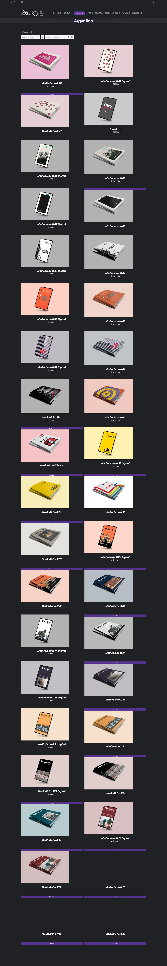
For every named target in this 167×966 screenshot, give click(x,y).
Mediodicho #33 (115, 699)
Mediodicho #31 (115, 793)
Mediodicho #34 (115, 653)
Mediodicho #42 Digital (51, 367)
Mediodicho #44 (115, 273)
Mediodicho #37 (51, 559)
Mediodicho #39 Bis (52, 465)
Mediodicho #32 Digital (52, 744)
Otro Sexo (115, 129)
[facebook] (18, 2)
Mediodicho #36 (52, 606)
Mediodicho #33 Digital (51, 697)
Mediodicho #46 (115, 178)
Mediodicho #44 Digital (51, 271)
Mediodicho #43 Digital (51, 319)
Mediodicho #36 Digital (115, 557)
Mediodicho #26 (115, 934)
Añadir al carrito (40, 62)
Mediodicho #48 (52, 83)
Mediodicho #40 (115, 417)
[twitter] (14, 2)
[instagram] (11, 2)
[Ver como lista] (72, 37)
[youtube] (22, 2)
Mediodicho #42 (115, 369)
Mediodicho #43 (115, 321)
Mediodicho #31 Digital (51, 791)
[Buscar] (141, 13)
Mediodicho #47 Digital (115, 81)
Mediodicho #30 (52, 840)
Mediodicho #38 (115, 512)
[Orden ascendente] (42, 37)
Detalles (53, 62)
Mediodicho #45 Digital (51, 224)
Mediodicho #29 (51, 887)
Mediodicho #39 (52, 512)
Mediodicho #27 (51, 934)
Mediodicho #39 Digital (115, 463)
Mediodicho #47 (52, 131)
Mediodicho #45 (115, 226)
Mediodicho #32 (115, 746)
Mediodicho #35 (115, 606)
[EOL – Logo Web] (32, 11)
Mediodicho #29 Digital (115, 838)
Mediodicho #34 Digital (51, 650)
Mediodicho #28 (115, 887)
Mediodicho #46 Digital (51, 176)
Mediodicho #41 (51, 417)
